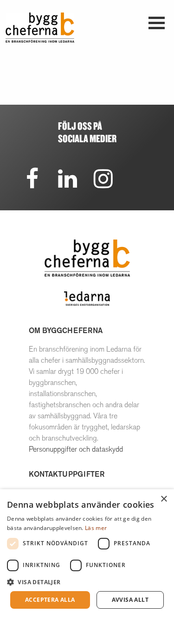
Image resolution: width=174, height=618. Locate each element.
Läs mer (96, 528)
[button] (87, 581)
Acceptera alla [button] (50, 600)
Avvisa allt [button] (130, 600)
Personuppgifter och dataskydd (76, 449)
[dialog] (87, 553)
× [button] (163, 499)
